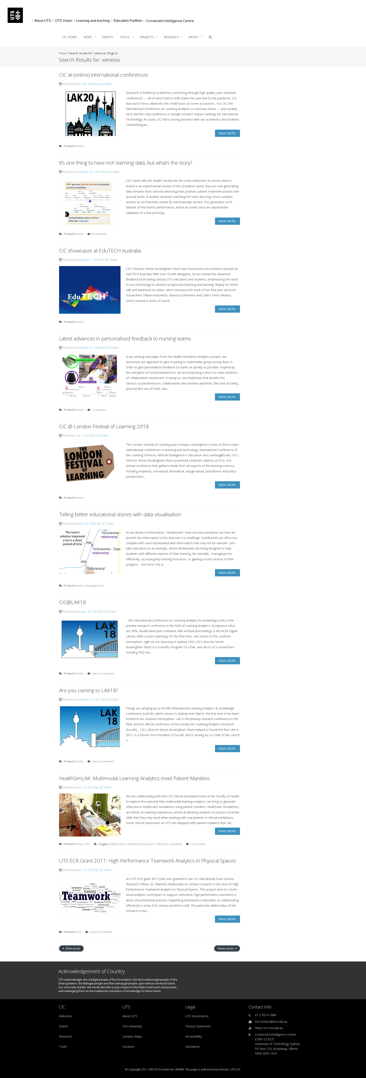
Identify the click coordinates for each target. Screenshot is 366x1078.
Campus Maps (132, 1036)
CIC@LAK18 (72, 602)
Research (171, 37)
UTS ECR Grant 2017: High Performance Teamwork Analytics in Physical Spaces (147, 860)
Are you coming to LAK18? (88, 690)
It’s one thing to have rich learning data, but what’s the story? (125, 162)
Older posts (72, 948)
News (87, 37)
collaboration (117, 844)
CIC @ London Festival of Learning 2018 (104, 426)
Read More (227, 133)
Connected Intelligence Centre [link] (170, 21)
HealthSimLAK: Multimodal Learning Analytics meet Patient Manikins (134, 778)
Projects (147, 37)
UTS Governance (197, 1016)
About (194, 37)
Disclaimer (193, 1047)
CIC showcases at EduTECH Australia (100, 250)
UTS (87, 844)
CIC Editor (111, 259)
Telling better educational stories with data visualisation (120, 514)
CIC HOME (69, 37)
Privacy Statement (198, 1026)
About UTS (129, 1016)
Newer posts (226, 948)
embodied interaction (140, 844)
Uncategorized (94, 585)
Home (63, 53)
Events (107, 37)
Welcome (65, 1016)
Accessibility (194, 1036)
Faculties (128, 1047)
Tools (125, 37)
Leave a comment (102, 673)
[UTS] (15, 22)
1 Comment (98, 410)
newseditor (105, 84)
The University (132, 1026)
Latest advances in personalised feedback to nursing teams (125, 338)
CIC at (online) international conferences (103, 74)
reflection (162, 844)
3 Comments (198, 844)
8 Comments (99, 234)
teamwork (175, 844)
